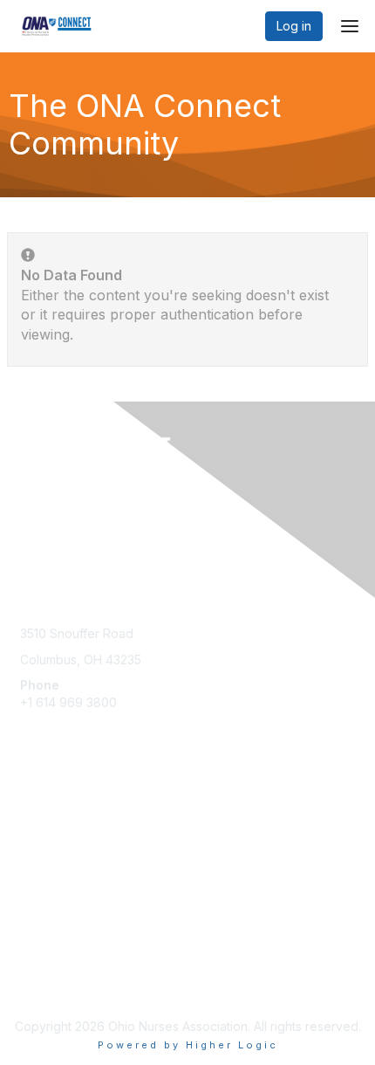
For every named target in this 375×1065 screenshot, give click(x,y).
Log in (293, 25)
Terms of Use (59, 983)
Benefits (43, 834)
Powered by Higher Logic (188, 1045)
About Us (46, 965)
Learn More (53, 851)
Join (32, 816)
